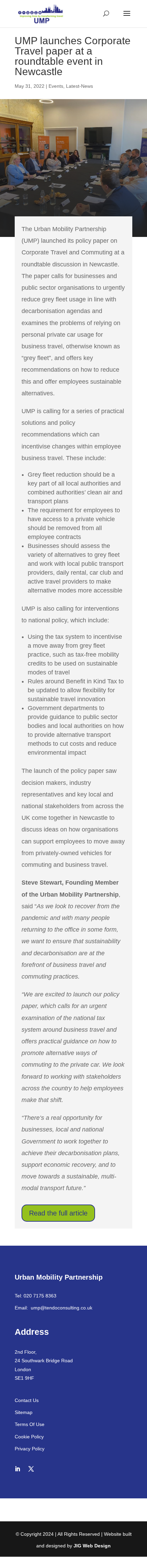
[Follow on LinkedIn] (17, 1468)
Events (56, 86)
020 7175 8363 (40, 1295)
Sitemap (23, 1412)
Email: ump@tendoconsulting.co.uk (53, 1307)
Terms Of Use (29, 1424)
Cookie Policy (29, 1436)
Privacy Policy (29, 1448)
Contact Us (27, 1400)
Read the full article (58, 1213)
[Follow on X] (31, 1468)
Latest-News (79, 86)
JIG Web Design (92, 1545)
